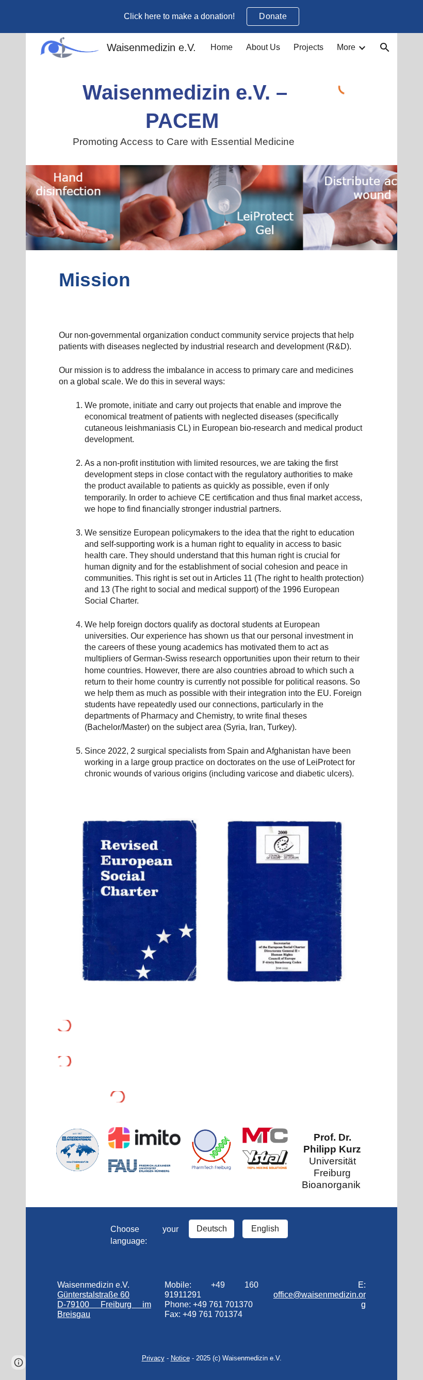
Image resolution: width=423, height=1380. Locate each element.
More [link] (346, 47)
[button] (384, 47)
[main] (185, 113)
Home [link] (221, 47)
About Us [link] (263, 47)
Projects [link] (308, 47)
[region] (211, 16)
